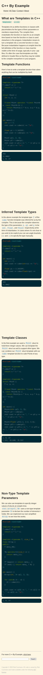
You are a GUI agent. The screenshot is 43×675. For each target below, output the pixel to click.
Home (5, 11)
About (26, 11)
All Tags (12, 11)
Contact (20, 11)
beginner (7, 22)
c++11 (17, 22)
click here (27, 654)
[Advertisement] (21, 185)
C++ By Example (15, 6)
